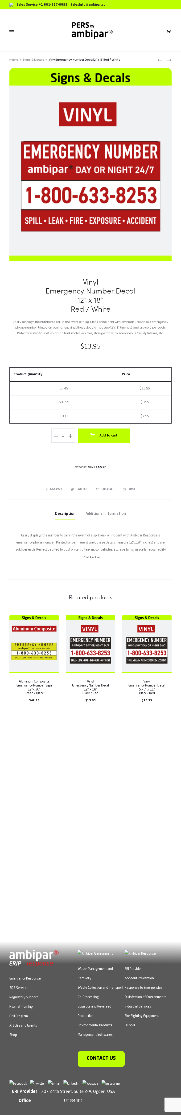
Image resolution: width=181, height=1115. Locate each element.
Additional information (106, 514)
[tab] (65, 514)
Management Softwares (95, 1034)
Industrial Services (138, 1006)
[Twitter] (38, 1083)
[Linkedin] (72, 1083)
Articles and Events (23, 1025)
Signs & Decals (33, 60)
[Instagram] (112, 1083)
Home (13, 60)
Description (65, 514)
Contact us (101, 1058)
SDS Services (18, 988)
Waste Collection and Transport (100, 987)
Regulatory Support (23, 997)
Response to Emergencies (143, 987)
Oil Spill (130, 1025)
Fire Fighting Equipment (142, 1016)
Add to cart (108, 435)
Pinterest (108, 489)
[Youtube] (91, 1083)
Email (132, 489)
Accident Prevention (139, 978)
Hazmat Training (21, 1006)
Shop (13, 1035)
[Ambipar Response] (140, 953)
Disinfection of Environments (145, 997)
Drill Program (18, 1016)
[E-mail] (55, 1083)
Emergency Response (25, 978)
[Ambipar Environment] (95, 953)
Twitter (82, 489)
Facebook (56, 489)
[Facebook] (19, 1083)
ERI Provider (133, 969)
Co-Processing (88, 997)
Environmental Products (95, 1025)
